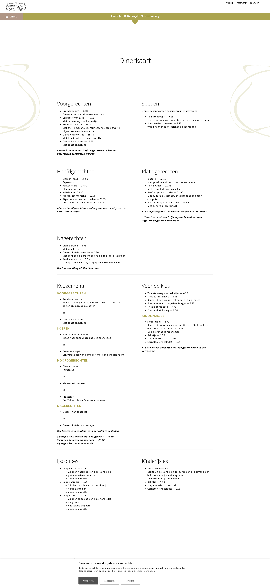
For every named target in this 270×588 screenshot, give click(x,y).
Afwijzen (131, 580)
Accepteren (88, 580)
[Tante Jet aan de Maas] (16, 6)
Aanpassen (109, 580)
